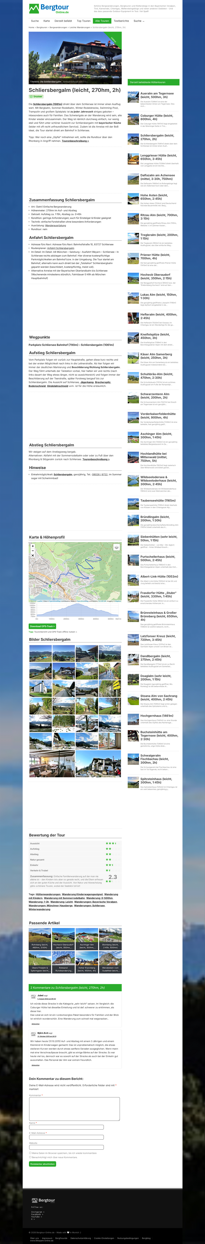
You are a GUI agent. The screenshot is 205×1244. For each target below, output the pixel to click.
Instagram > (37, 1212)
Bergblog (146, 1238)
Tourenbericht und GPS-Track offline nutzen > (55, 632)
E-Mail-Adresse (38, 1133)
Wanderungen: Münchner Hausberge (51, 905)
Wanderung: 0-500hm (99, 898)
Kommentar (36, 1095)
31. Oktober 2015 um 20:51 (47, 1036)
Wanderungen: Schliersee (89, 905)
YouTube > (36, 1217)
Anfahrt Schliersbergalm (60, 248)
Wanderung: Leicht (61, 901)
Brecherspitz (102, 382)
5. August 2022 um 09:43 (47, 999)
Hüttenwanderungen (48, 894)
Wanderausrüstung (55, 225)
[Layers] (116, 547)
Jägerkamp (87, 382)
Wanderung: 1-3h (39, 901)
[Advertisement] (75, 170)
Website (33, 1143)
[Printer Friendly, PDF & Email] (36, 98)
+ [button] (33, 546)
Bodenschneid (37, 386)
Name (33, 1123)
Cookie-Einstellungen (104, 1238)
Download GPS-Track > (42, 626)
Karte (47, 20)
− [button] (33, 551)
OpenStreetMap (55, 601)
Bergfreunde (61, 1238)
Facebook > (37, 1214)
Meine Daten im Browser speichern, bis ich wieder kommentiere (63, 1153)
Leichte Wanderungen (80, 27)
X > (33, 1219)
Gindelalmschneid (57, 386)
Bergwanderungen (58, 27)
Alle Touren (102, 20)
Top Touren (83, 20)
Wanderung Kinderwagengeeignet (82, 894)
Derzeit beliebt (63, 20)
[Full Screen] (32, 555)
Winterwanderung (39, 909)
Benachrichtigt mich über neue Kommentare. (54, 1157)
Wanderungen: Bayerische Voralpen (95, 901)
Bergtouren (42, 27)
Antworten (35, 1024)
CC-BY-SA (102, 601)
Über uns (34, 1238)
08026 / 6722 (100, 474)
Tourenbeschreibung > (75, 141)
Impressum (47, 1238)
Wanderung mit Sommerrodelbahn (64, 898)
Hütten (113, 39)
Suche (35, 20)
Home (31, 27)
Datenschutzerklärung (81, 1238)
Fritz (85, 81)
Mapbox (118, 601)
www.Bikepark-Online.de (41, 1240)
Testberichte (121, 20)
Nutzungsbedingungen (128, 1238)
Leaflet (39, 601)
